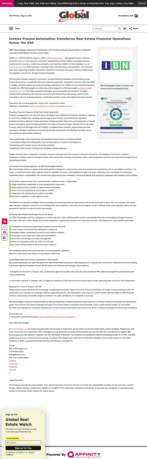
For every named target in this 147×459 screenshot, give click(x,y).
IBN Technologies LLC (18, 329)
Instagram (13, 364)
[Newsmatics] (4, 237)
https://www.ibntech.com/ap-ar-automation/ (57, 317)
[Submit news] (4, 221)
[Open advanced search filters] (124, 28)
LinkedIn (12, 361)
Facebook (13, 367)
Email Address (13, 438)
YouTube (12, 370)
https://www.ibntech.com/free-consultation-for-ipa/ (51, 106)
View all (141, 3)
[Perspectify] (4, 227)
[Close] (42, 412)
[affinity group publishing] (4, 232)
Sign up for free (23, 448)
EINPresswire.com (53, 58)
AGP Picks (7, 3)
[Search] (119, 28)
